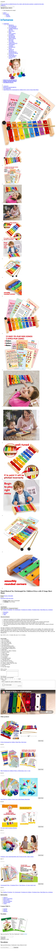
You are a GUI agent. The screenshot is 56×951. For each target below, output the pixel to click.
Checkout (8, 16)
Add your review (9, 598)
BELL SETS (11, 31)
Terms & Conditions (7, 901)
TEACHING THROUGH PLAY (13, 43)
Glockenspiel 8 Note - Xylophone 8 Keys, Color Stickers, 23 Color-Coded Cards (18, 885)
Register (8, 15)
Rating (2, 678)
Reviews (5, 613)
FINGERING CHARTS (12, 45)
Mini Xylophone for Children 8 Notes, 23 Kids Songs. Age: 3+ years (15, 770)
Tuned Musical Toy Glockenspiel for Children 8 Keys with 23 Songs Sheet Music (21, 89)
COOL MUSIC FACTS (12, 57)
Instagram (5, 911)
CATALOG (5, 86)
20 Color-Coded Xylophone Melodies (9, 828)
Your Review (3, 676)
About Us (5, 897)
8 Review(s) (3, 598)
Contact (5, 903)
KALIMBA (11, 34)
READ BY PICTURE (11, 40)
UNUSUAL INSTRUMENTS (13, 55)
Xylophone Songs (36, 609)
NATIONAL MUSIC (13, 53)
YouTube (5, 908)
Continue (3, 689)
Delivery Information (7, 898)
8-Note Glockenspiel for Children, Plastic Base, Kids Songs (13, 742)
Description (5, 612)
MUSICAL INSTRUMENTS (13, 25)
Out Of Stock (3, 606)
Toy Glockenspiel (16, 609)
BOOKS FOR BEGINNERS (12, 36)
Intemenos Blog (6, 902)
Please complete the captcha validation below (11, 681)
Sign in (4, 12)
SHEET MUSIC (12, 38)
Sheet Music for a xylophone (46, 609)
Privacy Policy (6, 899)
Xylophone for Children (26, 609)
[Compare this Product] (3, 804)
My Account (6, 14)
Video (4, 614)
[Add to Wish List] (2, 804)
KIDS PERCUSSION (12, 33)
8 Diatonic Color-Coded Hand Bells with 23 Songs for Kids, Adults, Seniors (17, 856)
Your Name (3, 670)
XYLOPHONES (12, 27)
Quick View (41, 740)
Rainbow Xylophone (7, 609)
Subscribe (3, 937)
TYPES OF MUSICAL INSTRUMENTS (13, 51)
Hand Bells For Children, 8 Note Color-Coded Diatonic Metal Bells (15, 799)
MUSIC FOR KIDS (8, 595)
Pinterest (5, 910)
